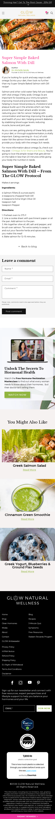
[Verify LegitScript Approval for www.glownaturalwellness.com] (27, 724)
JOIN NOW (44, 708)
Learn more (31, 770)
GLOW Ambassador (11, 641)
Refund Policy (8, 656)
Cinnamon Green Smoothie (27, 514)
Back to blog (29, 246)
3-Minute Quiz (35, 623)
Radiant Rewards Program (40, 637)
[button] (27, 816)
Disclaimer (6, 673)
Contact (5, 637)
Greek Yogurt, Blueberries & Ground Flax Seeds (27, 565)
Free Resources (36, 632)
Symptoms (33, 628)
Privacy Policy (8, 647)
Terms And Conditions (11, 669)
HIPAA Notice (8, 651)
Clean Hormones (9, 623)
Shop (4, 619)
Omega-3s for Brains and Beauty (28, 151)
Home (5, 614)
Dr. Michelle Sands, (20, 70)
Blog (31, 614)
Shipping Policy (9, 660)
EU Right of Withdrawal (12, 665)
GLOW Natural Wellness (31, 784)
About (4, 632)
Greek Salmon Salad (29, 465)
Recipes (32, 619)
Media (4, 628)
